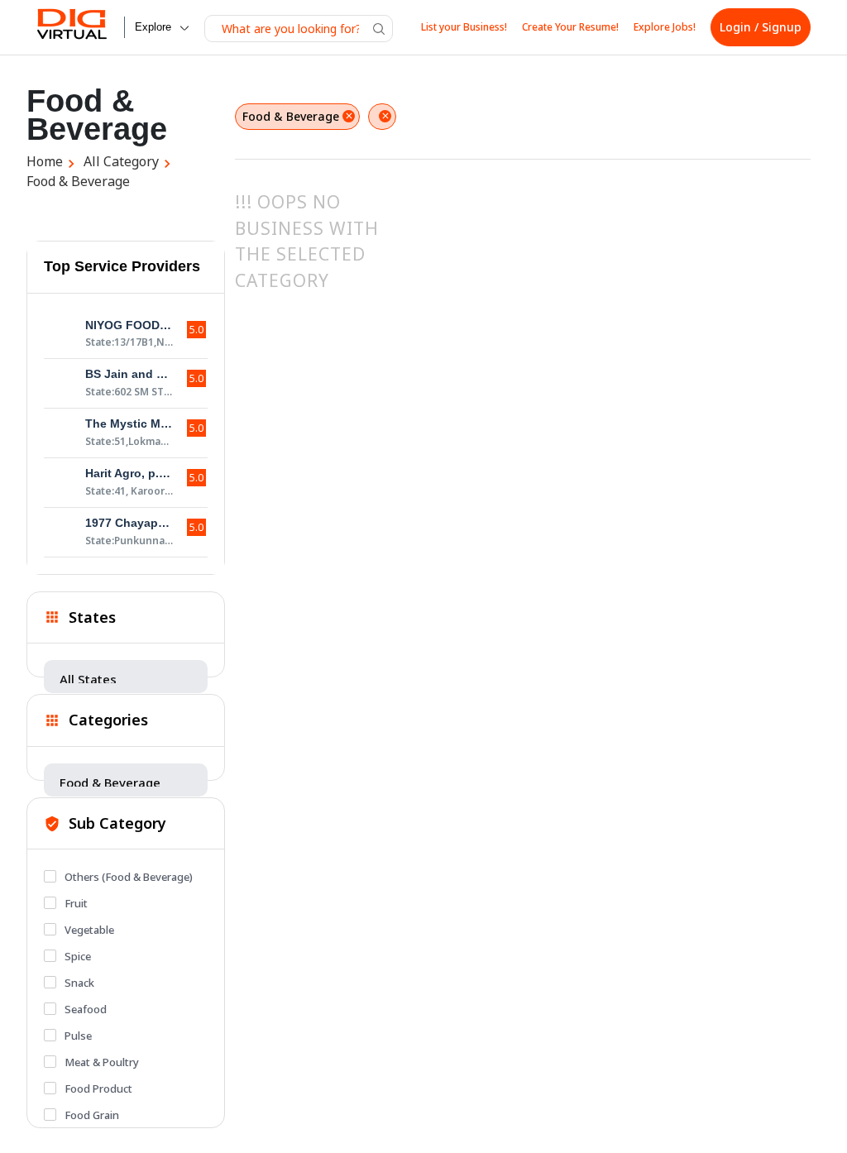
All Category (121, 161)
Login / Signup (761, 27)
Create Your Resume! (570, 27)
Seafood (86, 1009)
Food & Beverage (78, 181)
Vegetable (89, 929)
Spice (78, 956)
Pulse (78, 1035)
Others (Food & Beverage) (129, 876)
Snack (79, 982)
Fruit (76, 903)
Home (44, 161)
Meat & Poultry (102, 1062)
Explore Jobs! (665, 27)
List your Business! (464, 27)
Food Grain (92, 1115)
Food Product (98, 1088)
